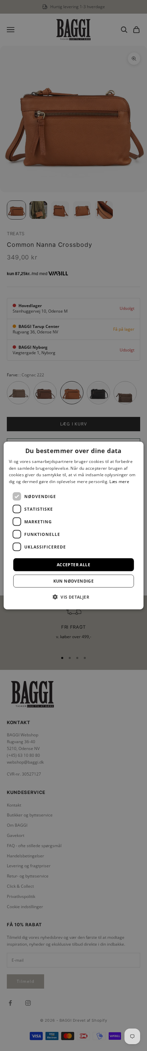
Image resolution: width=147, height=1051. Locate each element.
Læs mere (119, 481)
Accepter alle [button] (73, 565)
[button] (73, 597)
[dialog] (74, 525)
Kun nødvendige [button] (73, 581)
